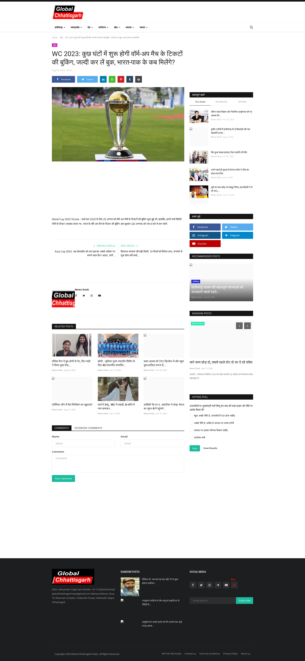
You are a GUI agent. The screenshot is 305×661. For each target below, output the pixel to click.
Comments (62, 428)
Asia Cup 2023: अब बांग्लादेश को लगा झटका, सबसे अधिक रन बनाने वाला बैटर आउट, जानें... (85, 253)
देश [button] (89, 27)
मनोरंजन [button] (102, 27)
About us (245, 653)
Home (54, 37)
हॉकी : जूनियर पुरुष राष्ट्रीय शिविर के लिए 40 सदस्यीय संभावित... (116, 363)
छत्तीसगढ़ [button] (59, 27)
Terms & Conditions (209, 653)
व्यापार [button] (143, 27)
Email (124, 436)
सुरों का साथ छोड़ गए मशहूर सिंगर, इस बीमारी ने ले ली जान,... (231, 189)
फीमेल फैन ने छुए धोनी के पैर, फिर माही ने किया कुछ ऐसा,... (71, 363)
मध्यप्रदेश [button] (75, 27)
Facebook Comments (88, 428)
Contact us (190, 653)
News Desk (82, 289)
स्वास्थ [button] (129, 27)
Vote (194, 448)
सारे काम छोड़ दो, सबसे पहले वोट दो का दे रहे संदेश (221, 362)
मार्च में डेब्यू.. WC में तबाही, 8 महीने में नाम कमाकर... (116, 406)
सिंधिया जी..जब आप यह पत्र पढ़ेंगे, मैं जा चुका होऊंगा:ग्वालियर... (160, 581)
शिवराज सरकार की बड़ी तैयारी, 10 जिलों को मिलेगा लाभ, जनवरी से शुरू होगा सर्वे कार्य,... (151, 253)
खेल (61, 37)
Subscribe (244, 600)
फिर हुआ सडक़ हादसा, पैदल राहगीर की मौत (229, 152)
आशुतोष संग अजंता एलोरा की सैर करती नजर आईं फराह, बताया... (162, 624)
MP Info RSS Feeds (171, 653)
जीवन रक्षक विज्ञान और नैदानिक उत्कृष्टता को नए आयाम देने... (231, 113)
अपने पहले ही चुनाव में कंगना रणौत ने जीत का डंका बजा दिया (230, 171)
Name (55, 436)
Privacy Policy (230, 653)
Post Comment (63, 478)
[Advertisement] (189, 12)
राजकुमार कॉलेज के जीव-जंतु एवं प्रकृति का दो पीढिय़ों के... (161, 602)
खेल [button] (116, 27)
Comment (58, 451)
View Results (210, 448)
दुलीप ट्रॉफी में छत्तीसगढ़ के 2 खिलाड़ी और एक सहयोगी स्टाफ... (230, 131)
